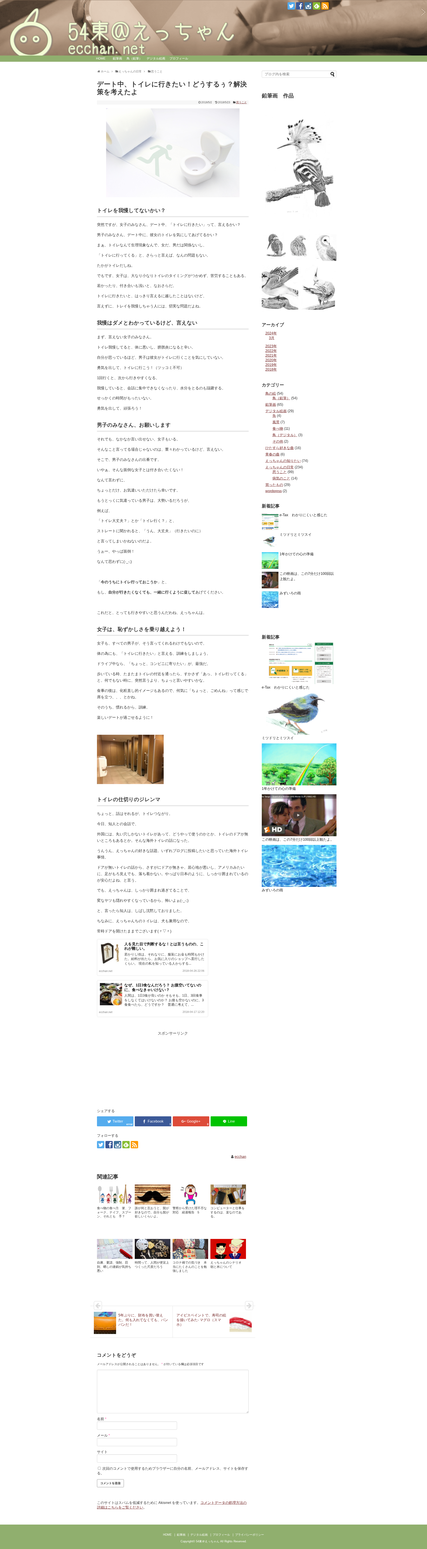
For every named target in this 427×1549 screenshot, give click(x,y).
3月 (271, 338)
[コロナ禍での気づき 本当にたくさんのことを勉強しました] (190, 1249)
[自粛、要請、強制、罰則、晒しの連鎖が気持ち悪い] (115, 1249)
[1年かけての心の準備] (299, 764)
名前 (101, 1419)
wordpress (273, 491)
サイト (102, 1452)
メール (103, 1435)
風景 (276, 422)
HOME (101, 58)
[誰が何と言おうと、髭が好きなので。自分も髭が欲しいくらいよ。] (152, 1195)
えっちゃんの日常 (279, 467)
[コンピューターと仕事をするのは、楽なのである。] (228, 1195)
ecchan (240, 1157)
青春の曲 (272, 454)
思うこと (241, 102)
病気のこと (281, 478)
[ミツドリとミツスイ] (299, 714)
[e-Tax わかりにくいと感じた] (299, 663)
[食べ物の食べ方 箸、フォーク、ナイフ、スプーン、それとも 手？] (115, 1195)
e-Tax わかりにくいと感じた (303, 515)
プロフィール (178, 58)
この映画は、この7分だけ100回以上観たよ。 (298, 839)
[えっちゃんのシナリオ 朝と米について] (228, 1249)
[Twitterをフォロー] (291, 6)
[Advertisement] (134, 1068)
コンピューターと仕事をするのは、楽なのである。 (227, 1212)
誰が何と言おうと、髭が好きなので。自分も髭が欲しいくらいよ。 (152, 1212)
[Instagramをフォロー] (308, 6)
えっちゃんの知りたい (283, 461)
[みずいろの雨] (299, 866)
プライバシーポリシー (249, 1534)
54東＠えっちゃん (207, 1541)
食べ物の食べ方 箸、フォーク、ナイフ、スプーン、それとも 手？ (114, 1212)
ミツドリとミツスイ (296, 534)
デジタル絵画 (156, 58)
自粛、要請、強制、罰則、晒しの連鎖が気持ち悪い (114, 1266)
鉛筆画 (117, 58)
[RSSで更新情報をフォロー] (325, 6)
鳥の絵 (270, 393)
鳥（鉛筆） (134, 58)
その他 (277, 441)
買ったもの (274, 485)
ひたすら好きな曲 (279, 448)
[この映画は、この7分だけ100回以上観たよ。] (299, 815)
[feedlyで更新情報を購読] (316, 6)
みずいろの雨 (290, 593)
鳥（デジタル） (284, 435)
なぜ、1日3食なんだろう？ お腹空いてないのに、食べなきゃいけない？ (162, 987)
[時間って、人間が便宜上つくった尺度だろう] (152, 1249)
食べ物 (277, 428)
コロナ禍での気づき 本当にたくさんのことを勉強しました (190, 1266)
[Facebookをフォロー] (299, 6)
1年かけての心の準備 (297, 554)
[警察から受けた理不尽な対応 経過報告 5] (190, 1195)
